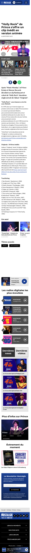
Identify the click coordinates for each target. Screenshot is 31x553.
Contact (19, 545)
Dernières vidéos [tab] (21, 352)
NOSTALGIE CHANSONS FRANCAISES (15, 281)
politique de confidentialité (16, 497)
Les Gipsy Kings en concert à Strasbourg (13, 467)
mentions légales (6, 497)
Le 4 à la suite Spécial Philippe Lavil (13, 373)
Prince (4, 432)
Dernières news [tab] (8, 352)
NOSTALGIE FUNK (17, 329)
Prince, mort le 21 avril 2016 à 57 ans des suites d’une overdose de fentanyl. (14, 172)
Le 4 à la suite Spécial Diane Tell (12, 390)
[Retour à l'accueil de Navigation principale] (7, 3)
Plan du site (12, 545)
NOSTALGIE (17, 299)
